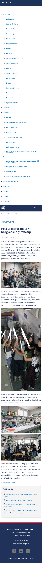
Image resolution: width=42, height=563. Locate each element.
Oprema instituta (12, 103)
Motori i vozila (11, 132)
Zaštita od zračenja (12, 147)
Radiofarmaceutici (12, 127)
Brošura (9, 49)
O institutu (6, 14)
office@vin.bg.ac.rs (23, 544)
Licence (8, 117)
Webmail (6, 186)
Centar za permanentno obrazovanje (18, 176)
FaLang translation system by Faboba (8, 482)
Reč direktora (10, 19)
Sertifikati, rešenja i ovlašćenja (16, 122)
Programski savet (12, 44)
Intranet (6, 191)
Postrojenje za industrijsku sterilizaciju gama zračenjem (21, 152)
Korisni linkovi (10, 78)
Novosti (9, 68)
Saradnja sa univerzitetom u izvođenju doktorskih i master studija (23, 161)
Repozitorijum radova (10, 181)
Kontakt (5, 196)
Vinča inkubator (11, 172)
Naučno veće (10, 39)
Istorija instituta (11, 29)
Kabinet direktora (12, 24)
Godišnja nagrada (12, 63)
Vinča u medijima (11, 73)
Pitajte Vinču (7, 201)
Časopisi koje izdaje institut (15, 58)
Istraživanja (7, 83)
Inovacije (6, 108)
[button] (39, 208)
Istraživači (9, 98)
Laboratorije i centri (12, 88)
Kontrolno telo (11, 142)
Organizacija (10, 34)
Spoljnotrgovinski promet (14, 137)
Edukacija (6, 157)
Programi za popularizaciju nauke (17, 167)
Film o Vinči (9, 53)
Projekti (9, 93)
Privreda (6, 113)
